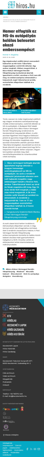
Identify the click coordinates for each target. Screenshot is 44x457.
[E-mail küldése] (39, 449)
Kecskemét (17, 274)
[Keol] (7, 418)
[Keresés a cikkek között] (39, 12)
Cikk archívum (8, 373)
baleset (21, 272)
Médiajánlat (7, 443)
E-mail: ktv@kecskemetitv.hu (15, 396)
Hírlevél (6, 385)
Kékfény (5, 17)
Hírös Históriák (9, 349)
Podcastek (7, 382)
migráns (7, 276)
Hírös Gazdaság (9, 352)
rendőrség (18, 276)
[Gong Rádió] (6, 413)
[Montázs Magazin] (9, 422)
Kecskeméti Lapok (10, 346)
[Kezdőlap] (22, 5)
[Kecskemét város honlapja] (13, 408)
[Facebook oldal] (28, 449)
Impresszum (8, 445)
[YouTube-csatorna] (35, 449)
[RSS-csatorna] (32, 449)
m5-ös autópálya (32, 274)
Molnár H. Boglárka (10, 55)
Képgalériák (7, 379)
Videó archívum (9, 376)
